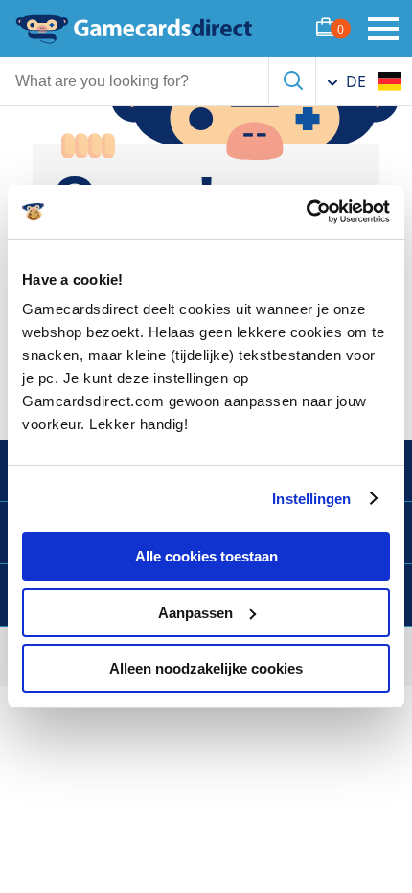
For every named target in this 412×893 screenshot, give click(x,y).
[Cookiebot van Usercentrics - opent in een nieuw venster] (306, 211)
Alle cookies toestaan (206, 556)
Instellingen (311, 499)
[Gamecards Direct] (134, 28)
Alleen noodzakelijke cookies (206, 668)
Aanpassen (195, 613)
